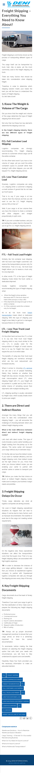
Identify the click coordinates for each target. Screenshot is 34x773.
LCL (23, 692)
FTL (22, 684)
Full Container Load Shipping (13, 688)
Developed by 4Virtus (17, 763)
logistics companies (9, 705)
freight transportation (11, 684)
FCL (4, 675)
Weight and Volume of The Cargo (14, 714)
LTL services (27, 368)
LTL (19, 705)
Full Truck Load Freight (11, 692)
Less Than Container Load (12, 697)
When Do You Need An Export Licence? (15, 741)
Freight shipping (12, 675)
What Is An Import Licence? (11, 743)
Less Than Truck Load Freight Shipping (16, 701)
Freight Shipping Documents (12, 679)
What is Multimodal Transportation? (14, 746)
